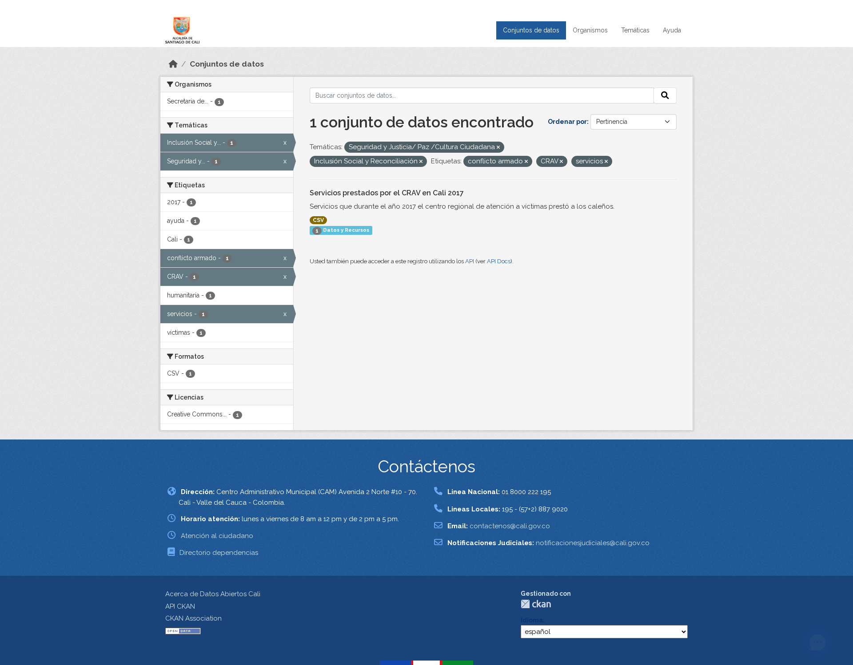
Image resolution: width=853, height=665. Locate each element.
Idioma (532, 620)
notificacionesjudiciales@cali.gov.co (593, 543)
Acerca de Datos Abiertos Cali (212, 594)
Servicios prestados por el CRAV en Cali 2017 (387, 193)
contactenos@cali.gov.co (510, 526)
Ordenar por (567, 121)
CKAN (536, 604)
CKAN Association (193, 618)
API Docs (498, 261)
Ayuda (672, 30)
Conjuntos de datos (531, 30)
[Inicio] (173, 63)
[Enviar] (665, 95)
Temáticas (635, 30)
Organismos (590, 30)
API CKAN (180, 606)
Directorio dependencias (218, 553)
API (469, 261)
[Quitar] (498, 147)
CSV (318, 220)
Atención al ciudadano (217, 536)
